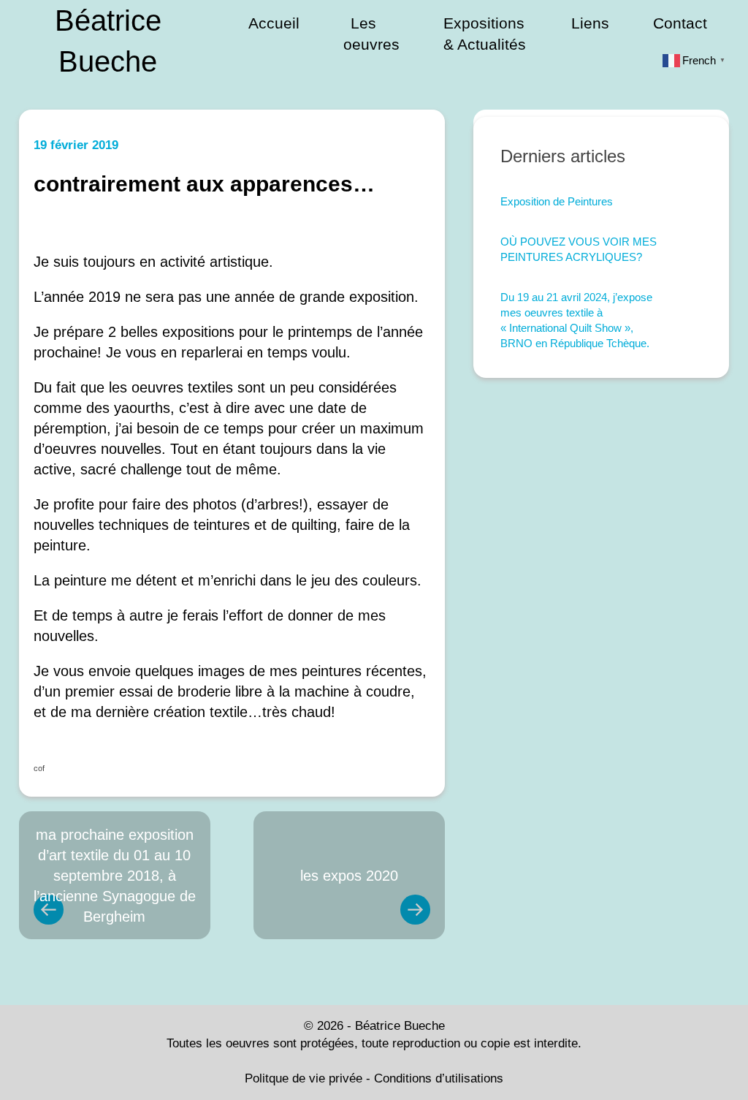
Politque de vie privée (303, 1078)
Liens (590, 23)
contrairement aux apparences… (204, 184)
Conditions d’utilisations (438, 1078)
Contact (680, 23)
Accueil (273, 23)
